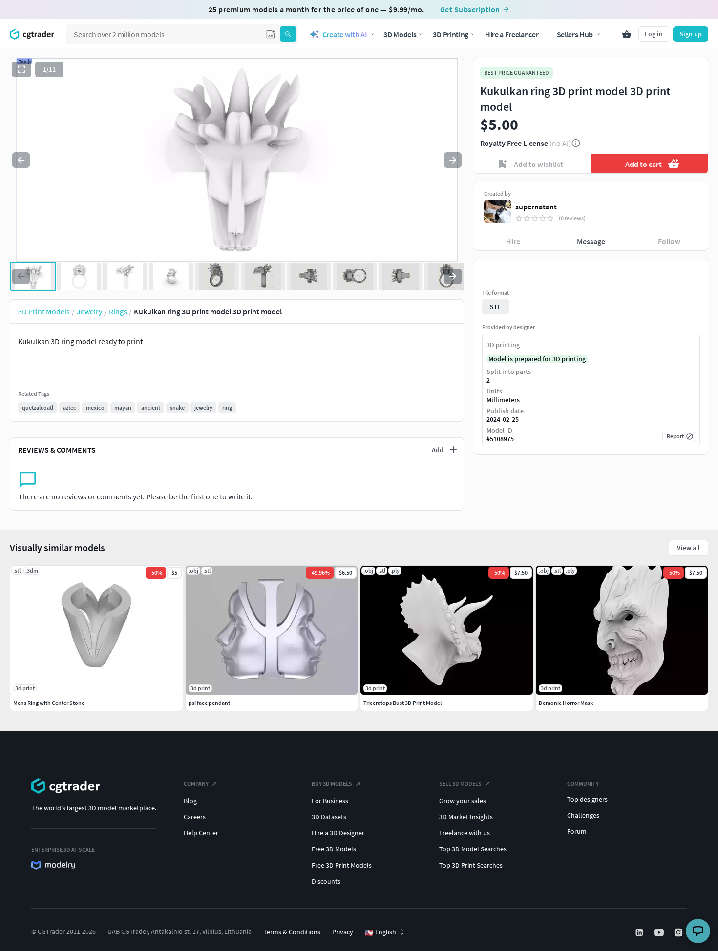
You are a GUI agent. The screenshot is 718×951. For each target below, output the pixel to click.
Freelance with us (464, 832)
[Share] (669, 271)
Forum (577, 831)
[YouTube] (660, 932)
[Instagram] (679, 932)
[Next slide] (453, 160)
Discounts (326, 881)
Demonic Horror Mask (566, 702)
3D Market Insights (466, 816)
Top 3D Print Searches (471, 865)
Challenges (583, 815)
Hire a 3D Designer (338, 832)
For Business (330, 800)
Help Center (201, 832)
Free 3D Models (334, 849)
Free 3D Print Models (342, 865)
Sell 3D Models (460, 783)
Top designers (587, 799)
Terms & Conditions (291, 932)
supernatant (536, 206)
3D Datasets (329, 816)
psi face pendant (209, 702)
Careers (195, 816)
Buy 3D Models (332, 783)
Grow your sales (462, 800)
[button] (270, 34)
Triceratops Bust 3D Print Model (402, 702)
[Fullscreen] (21, 69)
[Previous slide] (21, 160)
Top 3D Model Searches (473, 849)
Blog (190, 800)
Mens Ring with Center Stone (48, 702)
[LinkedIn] (640, 932)
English (380, 932)
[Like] (513, 271)
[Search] (288, 34)
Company (196, 783)
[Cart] (626, 34)
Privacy (342, 932)
